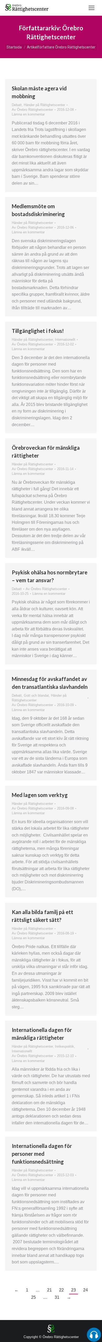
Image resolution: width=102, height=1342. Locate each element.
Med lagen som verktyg (40, 795)
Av (32, 110)
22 (61, 1290)
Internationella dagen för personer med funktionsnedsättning (42, 1154)
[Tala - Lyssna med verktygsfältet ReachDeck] (94, 1335)
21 (49, 1290)
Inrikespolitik (64, 1046)
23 (73, 1290)
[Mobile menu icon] (91, 8)
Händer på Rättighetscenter (44, 105)
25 (33, 1297)
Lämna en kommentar (28, 114)
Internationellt (65, 340)
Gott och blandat (36, 695)
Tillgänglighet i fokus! (38, 331)
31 (57, 1297)
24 (85, 1290)
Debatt (17, 105)
